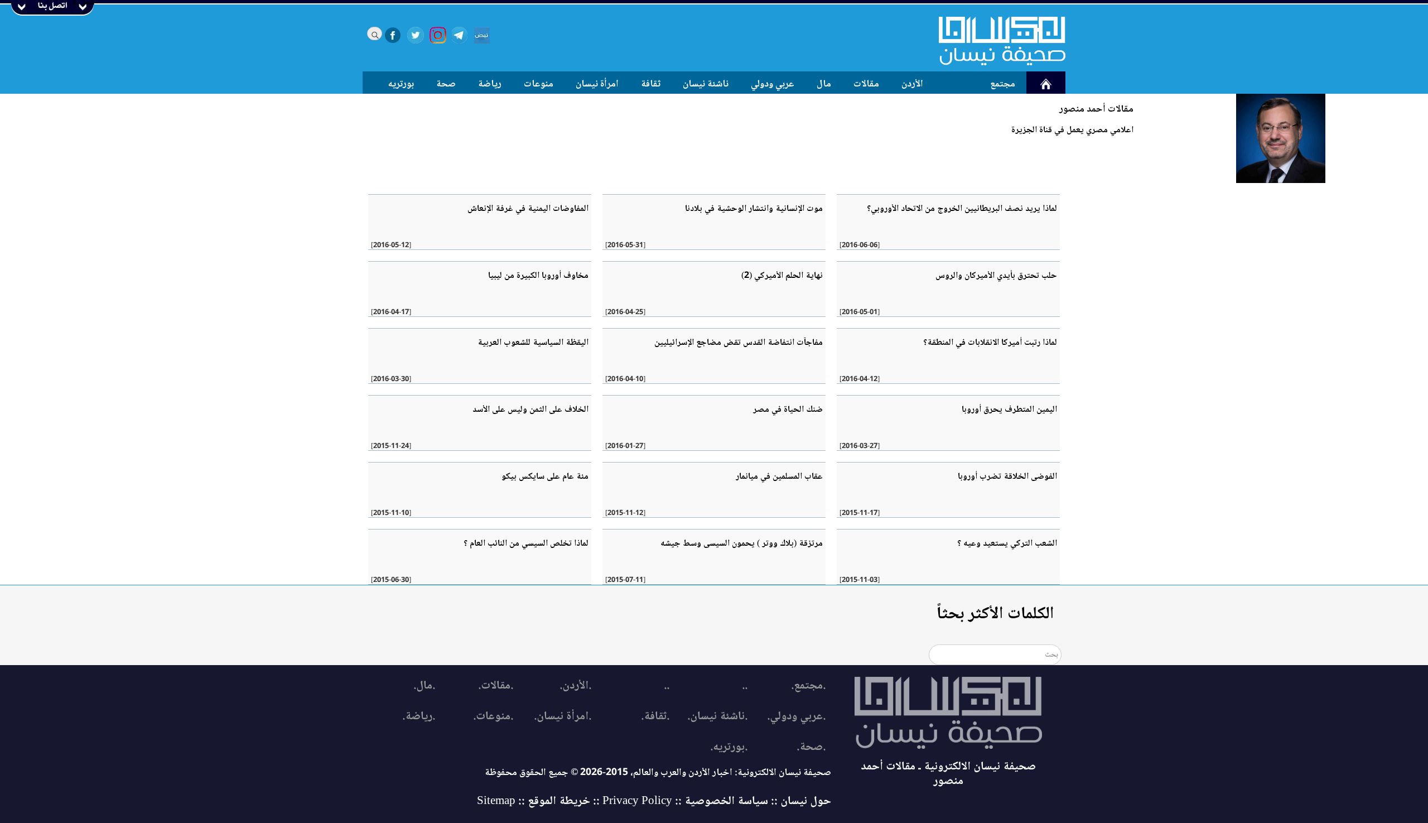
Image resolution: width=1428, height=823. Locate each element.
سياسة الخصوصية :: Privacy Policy (685, 801)
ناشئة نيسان (706, 84)
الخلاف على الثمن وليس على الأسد (530, 409)
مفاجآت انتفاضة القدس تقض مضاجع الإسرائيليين (738, 342)
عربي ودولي (772, 84)
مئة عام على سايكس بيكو (544, 476)
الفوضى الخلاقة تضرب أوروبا (1007, 476)
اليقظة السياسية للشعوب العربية (532, 342)
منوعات (538, 84)
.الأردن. (575, 686)
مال (824, 84)
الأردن (912, 84)
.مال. (424, 686)
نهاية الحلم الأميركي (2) (782, 275)
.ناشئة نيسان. (717, 716)
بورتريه (401, 84)
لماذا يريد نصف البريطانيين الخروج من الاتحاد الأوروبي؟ (962, 208)
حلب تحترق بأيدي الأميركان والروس (996, 275)
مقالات (866, 84)
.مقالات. (495, 686)
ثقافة (650, 84)
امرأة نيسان (597, 84)
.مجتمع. (808, 686)
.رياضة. (418, 716)
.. (744, 686)
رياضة (489, 84)
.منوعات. (493, 716)
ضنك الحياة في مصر (788, 409)
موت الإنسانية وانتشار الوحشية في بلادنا (754, 208)
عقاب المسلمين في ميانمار (779, 476)
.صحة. (811, 747)
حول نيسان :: (799, 801)
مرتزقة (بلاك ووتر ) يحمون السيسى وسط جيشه (741, 543)
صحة (446, 84)
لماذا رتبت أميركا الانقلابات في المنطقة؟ (990, 342)
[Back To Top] (1407, 793)
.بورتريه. (728, 747)
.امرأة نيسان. (562, 716)
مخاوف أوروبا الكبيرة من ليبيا (538, 275)
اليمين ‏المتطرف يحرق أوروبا (1009, 409)
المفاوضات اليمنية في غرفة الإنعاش (527, 208)
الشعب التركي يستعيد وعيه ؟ (1007, 543)
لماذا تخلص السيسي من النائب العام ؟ (526, 543)
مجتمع (1002, 84)
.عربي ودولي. (796, 716)
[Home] (995, 40)
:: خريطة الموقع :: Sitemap (538, 801)
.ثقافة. (655, 716)
